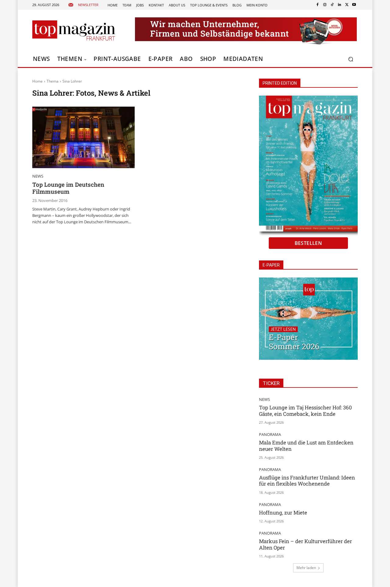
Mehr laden (306, 567)
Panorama (270, 435)
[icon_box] (83, 5)
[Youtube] (354, 5)
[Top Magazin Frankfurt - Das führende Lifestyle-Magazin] (73, 30)
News (37, 176)
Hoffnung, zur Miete (283, 512)
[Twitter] (346, 5)
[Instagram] (324, 5)
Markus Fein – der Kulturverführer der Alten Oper (305, 544)
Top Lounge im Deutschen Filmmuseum (68, 188)
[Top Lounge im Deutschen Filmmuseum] (83, 137)
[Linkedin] (339, 5)
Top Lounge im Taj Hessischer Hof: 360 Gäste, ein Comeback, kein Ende (305, 410)
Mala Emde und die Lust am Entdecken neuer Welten (306, 445)
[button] (350, 59)
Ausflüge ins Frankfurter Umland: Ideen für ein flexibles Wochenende (307, 480)
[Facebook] (317, 5)
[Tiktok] (332, 5)
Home (37, 81)
